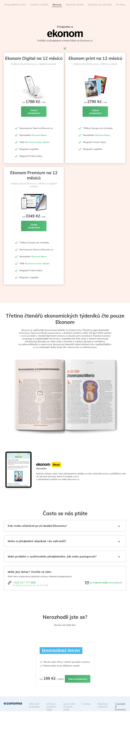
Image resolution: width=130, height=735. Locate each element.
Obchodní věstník (75, 4)
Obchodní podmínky (34, 705)
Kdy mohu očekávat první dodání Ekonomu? (37, 526)
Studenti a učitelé (39, 4)
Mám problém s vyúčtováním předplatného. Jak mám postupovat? (52, 556)
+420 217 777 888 (24, 582)
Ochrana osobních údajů (51, 706)
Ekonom (57, 4)
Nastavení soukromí (103, 705)
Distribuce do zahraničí (100, 4)
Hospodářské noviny (15, 4)
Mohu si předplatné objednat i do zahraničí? (37, 541)
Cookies (86, 703)
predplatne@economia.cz (106, 582)
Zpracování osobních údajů (69, 706)
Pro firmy (121, 4)
